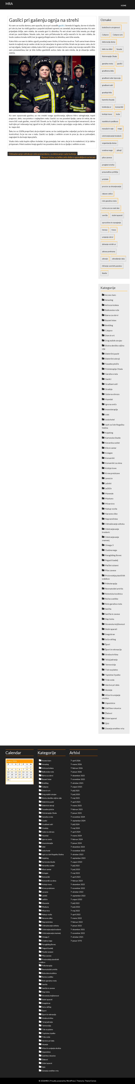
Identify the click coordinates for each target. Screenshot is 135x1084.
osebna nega (107, 150)
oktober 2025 (77, 783)
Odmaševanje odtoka (114, 524)
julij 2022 (75, 903)
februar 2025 (77, 809)
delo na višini (107, 49)
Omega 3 (109, 545)
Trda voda (109, 680)
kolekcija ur (106, 107)
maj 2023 (76, 873)
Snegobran (110, 634)
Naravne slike (111, 513)
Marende (109, 493)
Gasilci (108, 379)
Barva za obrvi (111, 315)
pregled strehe (108, 165)
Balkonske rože (112, 310)
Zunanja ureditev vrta (114, 728)
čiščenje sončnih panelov (112, 266)
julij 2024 (75, 824)
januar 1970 (77, 941)
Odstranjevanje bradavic (51, 929)
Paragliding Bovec (113, 555)
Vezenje (108, 690)
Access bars (110, 295)
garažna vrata (107, 63)
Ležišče (108, 488)
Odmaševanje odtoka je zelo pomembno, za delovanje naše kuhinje (42, 153)
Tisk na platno (111, 669)
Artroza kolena (112, 305)
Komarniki (110, 458)
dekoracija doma (108, 42)
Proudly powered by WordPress (62, 1081)
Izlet (107, 414)
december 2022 (78, 884)
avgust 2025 (77, 787)
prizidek (105, 179)
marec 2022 (77, 918)
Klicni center (110, 448)
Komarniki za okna (113, 463)
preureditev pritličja (110, 172)
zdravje (105, 259)
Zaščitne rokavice (113, 708)
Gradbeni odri (111, 384)
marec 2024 (77, 836)
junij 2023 (76, 869)
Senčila (108, 609)
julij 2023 (75, 866)
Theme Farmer (90, 1081)
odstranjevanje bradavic (112, 136)
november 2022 (78, 888)
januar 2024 (77, 843)
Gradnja (108, 389)
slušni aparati (117, 215)
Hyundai (109, 399)
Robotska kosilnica (113, 593)
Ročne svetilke (111, 598)
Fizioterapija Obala (114, 369)
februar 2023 (77, 881)
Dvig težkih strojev (113, 340)
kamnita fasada (108, 100)
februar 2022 (77, 922)
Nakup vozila (111, 508)
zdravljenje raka (118, 259)
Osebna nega (111, 550)
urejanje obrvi (107, 237)
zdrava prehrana (108, 251)
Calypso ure (118, 35)
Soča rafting (110, 639)
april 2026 (76, 761)
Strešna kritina (111, 654)
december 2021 (78, 929)
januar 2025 (77, 813)
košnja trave (107, 114)
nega (120, 128)
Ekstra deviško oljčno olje (52, 798)
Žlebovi (108, 713)
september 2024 (78, 821)
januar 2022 (77, 926)
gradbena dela (108, 71)
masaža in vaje (108, 128)
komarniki (119, 107)
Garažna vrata (111, 374)
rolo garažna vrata (109, 201)
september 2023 (78, 858)
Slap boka (109, 619)
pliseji (119, 150)
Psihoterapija (111, 583)
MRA (9, 4)
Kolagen (109, 453)
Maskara (109, 498)
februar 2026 (77, 768)
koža (118, 114)
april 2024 (76, 832)
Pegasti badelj (111, 560)
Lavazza (108, 478)
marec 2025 (77, 806)
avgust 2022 (77, 899)
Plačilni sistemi (111, 565)
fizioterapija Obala (109, 56)
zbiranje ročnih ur (109, 244)
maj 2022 (76, 911)
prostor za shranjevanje (111, 186)
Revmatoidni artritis (114, 588)
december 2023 (78, 847)
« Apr (8, 782)
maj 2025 (76, 798)
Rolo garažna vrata (113, 604)
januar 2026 (77, 772)
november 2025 (78, 779)
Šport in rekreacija (113, 649)
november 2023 (78, 851)
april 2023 (76, 877)
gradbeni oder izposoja (111, 78)
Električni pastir (112, 353)
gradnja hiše (107, 92)
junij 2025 (76, 794)
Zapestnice (110, 703)
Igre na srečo (111, 404)
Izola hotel (110, 419)
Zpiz (107, 723)
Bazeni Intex (110, 320)
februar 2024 (77, 839)
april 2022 (76, 914)
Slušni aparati (111, 629)
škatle (104, 273)
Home (123, 5)
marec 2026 (77, 764)
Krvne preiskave (112, 473)
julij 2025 (75, 791)
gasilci (61, 25)
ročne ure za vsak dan (110, 208)
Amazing (109, 300)
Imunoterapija (111, 409)
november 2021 (78, 933)
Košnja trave (110, 468)
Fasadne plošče (112, 364)
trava (114, 230)
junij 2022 (76, 907)
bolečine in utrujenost (111, 27)
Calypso (105, 35)
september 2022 (78, 896)
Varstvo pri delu (112, 685)
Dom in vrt (110, 335)
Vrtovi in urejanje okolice (51, 1048)
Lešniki (108, 483)
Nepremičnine (111, 519)
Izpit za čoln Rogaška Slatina (53, 854)
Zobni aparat (111, 718)
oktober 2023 (77, 854)
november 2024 (78, 817)
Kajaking (109, 432)
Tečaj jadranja (111, 659)
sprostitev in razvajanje (111, 222)
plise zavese (107, 157)
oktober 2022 (77, 892)
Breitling (109, 325)
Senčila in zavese (112, 614)
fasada (119, 49)
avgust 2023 (77, 862)
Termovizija (110, 664)
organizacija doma (109, 143)
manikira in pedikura (110, 121)
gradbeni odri (107, 85)
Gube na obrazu (112, 394)
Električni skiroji (112, 358)
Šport (107, 644)
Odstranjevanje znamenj (51, 933)
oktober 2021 (77, 937)
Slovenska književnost (115, 624)
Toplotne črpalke (112, 675)
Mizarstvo (110, 503)
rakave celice (107, 193)
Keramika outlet (112, 442)
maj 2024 (76, 828)
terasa (104, 230)
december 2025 (78, 776)
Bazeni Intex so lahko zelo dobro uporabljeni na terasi (68, 157)
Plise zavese (110, 570)
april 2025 (76, 802)
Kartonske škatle (112, 437)
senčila (105, 215)
